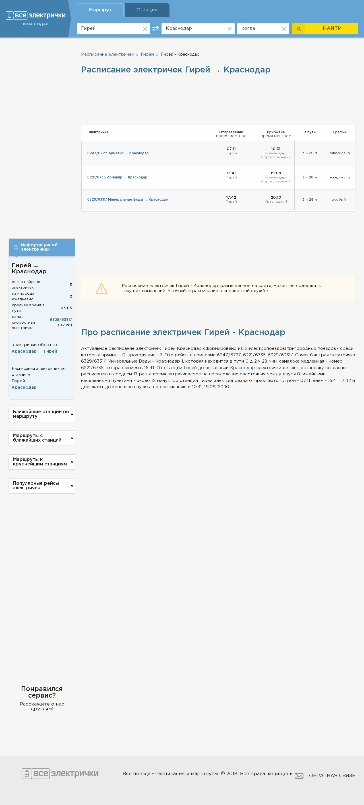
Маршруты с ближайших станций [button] (37, 438)
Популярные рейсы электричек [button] (36, 485)
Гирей (18, 381)
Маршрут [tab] (100, 10)
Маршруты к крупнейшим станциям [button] (40, 461)
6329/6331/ (61, 319)
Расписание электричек (107, 54)
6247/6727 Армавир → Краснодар (118, 153)
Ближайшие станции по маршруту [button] (41, 414)
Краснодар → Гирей (34, 351)
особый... (340, 199)
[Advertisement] (42, 134)
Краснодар (24, 387)
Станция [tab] (147, 10)
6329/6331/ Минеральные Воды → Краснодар (127, 199)
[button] (42, 247)
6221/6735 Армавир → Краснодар (117, 177)
